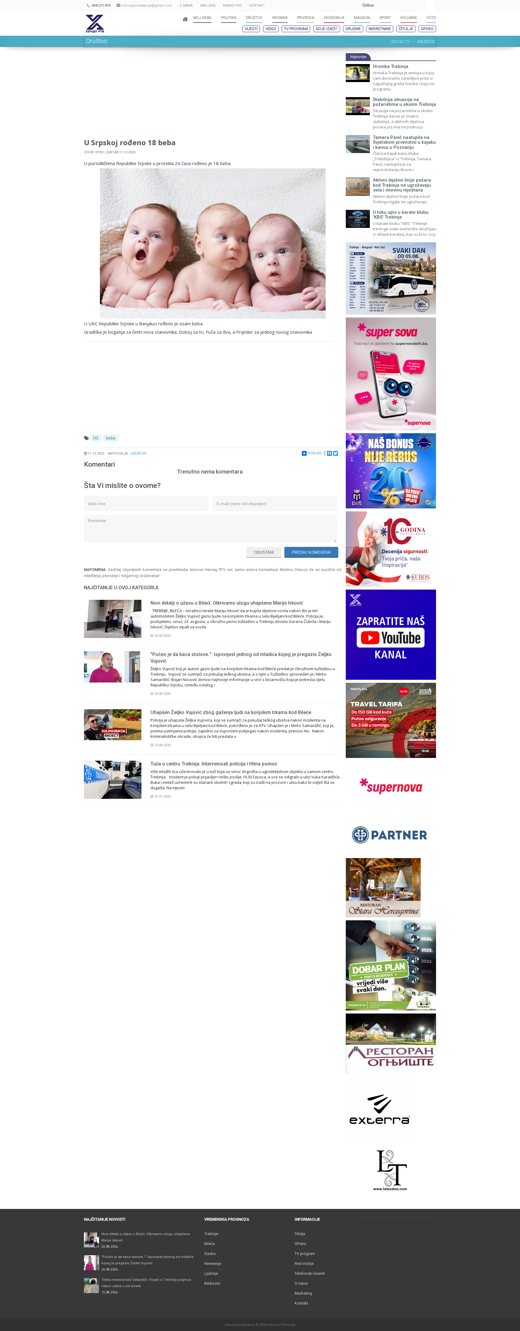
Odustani (264, 552)
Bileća (209, 1243)
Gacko (210, 1253)
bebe (111, 438)
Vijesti (251, 28)
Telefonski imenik (310, 1273)
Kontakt (301, 1303)
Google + (383, 5)
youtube (395, 5)
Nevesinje (212, 1263)
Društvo (139, 453)
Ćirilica (368, 5)
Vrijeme (353, 28)
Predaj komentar (311, 552)
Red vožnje (304, 1263)
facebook (419, 5)
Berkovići (212, 1283)
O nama (301, 1283)
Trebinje (211, 1233)
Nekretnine (380, 28)
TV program (296, 28)
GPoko (427, 28)
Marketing (303, 1293)
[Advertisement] (212, 95)
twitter (407, 5)
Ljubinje (211, 1273)
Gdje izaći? (327, 28)
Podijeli (315, 453)
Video (270, 28)
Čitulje (406, 28)
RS (96, 438)
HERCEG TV (400, 41)
